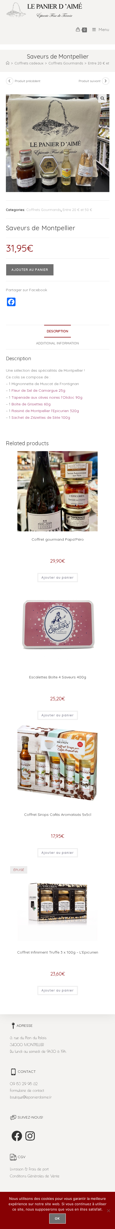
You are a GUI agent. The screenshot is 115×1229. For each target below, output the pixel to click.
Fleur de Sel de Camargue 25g (38, 390)
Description (57, 331)
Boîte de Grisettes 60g (31, 404)
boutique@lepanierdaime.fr (31, 1097)
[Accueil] (7, 63)
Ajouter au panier (29, 270)
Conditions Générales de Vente (34, 1176)
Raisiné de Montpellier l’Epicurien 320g (45, 410)
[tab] (57, 331)
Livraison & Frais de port (29, 1169)
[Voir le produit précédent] (9, 81)
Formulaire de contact (27, 1090)
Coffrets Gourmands (43, 210)
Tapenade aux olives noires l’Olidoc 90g (46, 397)
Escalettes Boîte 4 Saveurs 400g (57, 677)
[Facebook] (16, 1136)
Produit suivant (90, 81)
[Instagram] (30, 1136)
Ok (57, 1218)
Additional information (57, 343)
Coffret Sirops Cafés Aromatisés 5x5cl (57, 814)
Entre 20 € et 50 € (77, 210)
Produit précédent (27, 81)
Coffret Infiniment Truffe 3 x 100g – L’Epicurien (57, 952)
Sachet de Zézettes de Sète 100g (40, 417)
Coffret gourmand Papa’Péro (58, 539)
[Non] (108, 1210)
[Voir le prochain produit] (105, 81)
